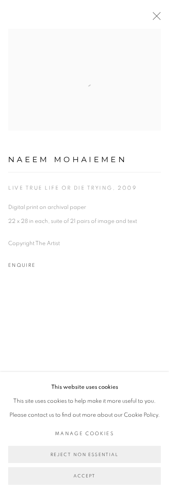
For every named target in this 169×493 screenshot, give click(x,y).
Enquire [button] (22, 265)
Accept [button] (84, 476)
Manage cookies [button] (84, 433)
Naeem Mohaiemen (67, 159)
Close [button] (154, 18)
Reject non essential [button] (84, 454)
